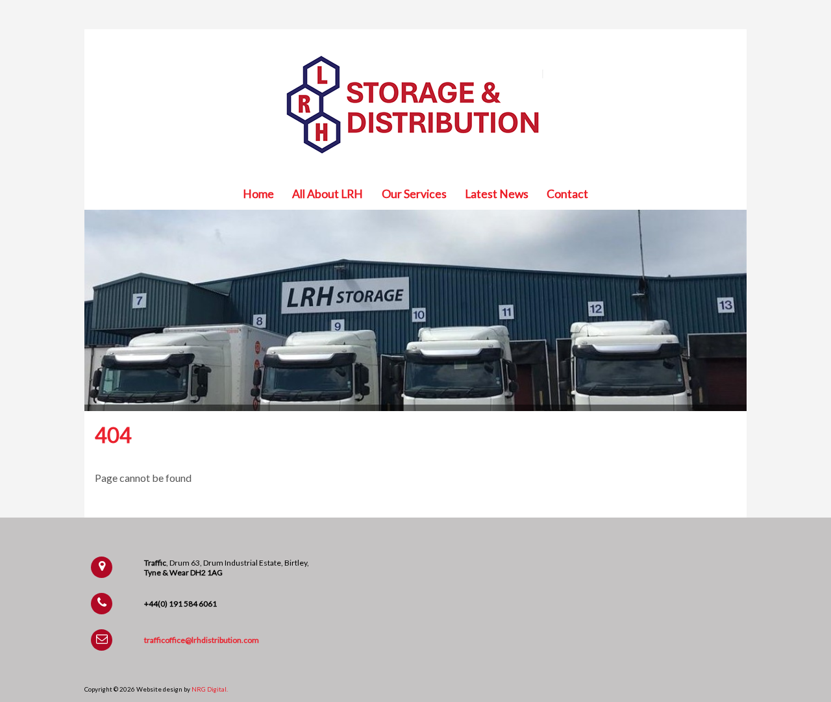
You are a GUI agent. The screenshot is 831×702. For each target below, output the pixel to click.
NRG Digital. (210, 689)
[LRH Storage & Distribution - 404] (415, 162)
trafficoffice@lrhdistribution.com (201, 640)
